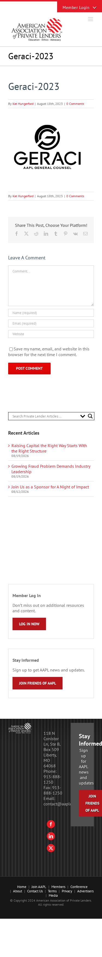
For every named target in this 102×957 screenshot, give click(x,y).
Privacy (67, 891)
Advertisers (85, 891)
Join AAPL (39, 886)
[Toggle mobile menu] (91, 19)
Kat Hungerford (23, 104)
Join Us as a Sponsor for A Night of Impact (50, 487)
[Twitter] (51, 848)
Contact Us (35, 891)
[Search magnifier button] (90, 416)
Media (53, 895)
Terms (52, 891)
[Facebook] (51, 824)
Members (58, 886)
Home (21, 886)
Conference (79, 886)
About (17, 891)
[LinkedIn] (51, 836)
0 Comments (75, 104)
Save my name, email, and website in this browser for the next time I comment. (48, 351)
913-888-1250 (52, 779)
